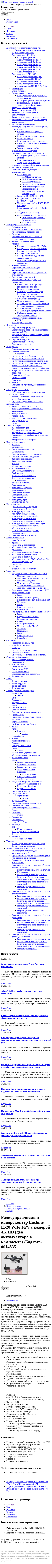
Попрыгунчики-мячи (26, 776)
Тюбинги (16, 836)
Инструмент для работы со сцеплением (30, 361)
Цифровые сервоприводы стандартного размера (29, 314)
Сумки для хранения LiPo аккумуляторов (30, 165)
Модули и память (19, 265)
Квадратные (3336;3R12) (28, 198)
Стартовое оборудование (17, 657)
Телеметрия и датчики (22, 323)
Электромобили (19, 490)
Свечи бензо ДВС (20, 667)
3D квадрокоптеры (20, 428)
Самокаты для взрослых (23, 471)
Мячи (14, 760)
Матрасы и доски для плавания (26, 755)
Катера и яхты (12, 404)
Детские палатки (19, 710)
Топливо (10, 841)
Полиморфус (17, 564)
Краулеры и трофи (25, 624)
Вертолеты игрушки (21, 339)
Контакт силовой (25, 139)
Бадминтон (17, 693)
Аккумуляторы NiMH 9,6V (29, 84)
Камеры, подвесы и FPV (17, 389)
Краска (15, 542)
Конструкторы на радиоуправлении (28, 521)
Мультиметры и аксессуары (24, 150)
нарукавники (23, 796)
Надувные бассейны (26, 788)
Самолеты (11, 640)
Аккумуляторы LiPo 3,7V (28, 69)
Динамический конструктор (24, 506)
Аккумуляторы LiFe (26, 57)
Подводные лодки (20, 420)
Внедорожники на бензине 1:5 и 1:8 (33, 600)
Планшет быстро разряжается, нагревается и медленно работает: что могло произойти (23, 1090)
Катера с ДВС (18, 416)
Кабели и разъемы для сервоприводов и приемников (30, 295)
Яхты (14, 423)
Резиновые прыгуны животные (26, 808)
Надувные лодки (19, 800)
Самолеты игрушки (21, 652)
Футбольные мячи (25, 779)
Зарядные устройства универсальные (29, 117)
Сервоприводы (18, 282)
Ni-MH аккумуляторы (32, 179)
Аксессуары (17, 88)
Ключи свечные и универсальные (27, 366)
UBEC (20, 320)
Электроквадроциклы (22, 487)
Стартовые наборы (20, 671)
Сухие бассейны (19, 822)
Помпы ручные (19, 377)
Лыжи (14, 748)
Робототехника (18, 533)
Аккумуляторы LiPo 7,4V (28, 72)
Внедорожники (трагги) (28, 597)
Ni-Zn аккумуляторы (31, 182)
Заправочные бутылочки (23, 659)
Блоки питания (18, 91)
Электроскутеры (19, 499)
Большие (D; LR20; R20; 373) (30, 196)
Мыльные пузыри (20, 757)
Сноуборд (21, 750)
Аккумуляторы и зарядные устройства (23, 48)
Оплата (9, 33)
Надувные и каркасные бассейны (27, 781)
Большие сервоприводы (28, 289)
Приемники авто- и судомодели (26, 279)
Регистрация (12, 22)
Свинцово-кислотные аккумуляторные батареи (28, 161)
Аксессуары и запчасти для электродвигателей (24, 852)
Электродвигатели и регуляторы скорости (25, 848)
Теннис (20, 695)
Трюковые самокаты (21, 483)
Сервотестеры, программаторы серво (34, 311)
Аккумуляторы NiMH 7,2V (29, 79)
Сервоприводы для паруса (29, 308)
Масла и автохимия (15, 538)
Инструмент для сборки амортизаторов (29, 363)
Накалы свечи (18, 662)
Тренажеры (17, 834)
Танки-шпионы (19, 686)
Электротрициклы (20, 502)
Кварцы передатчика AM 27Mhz (32, 246)
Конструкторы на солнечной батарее (28, 523)
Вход (8, 19)
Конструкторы (13, 504)
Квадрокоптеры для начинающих (27, 432)
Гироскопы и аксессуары (23, 239)
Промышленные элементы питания (28, 153)
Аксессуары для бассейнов (29, 784)
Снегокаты (17, 817)
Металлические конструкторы (25, 526)
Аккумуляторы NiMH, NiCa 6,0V (32, 86)
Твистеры (16, 824)
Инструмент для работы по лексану (28, 358)
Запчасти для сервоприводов (30, 291)
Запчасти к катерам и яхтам (24, 406)
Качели (15, 726)
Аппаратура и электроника (18, 225)
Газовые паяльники (20, 351)
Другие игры (18, 714)
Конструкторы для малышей (25, 516)
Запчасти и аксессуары (22, 459)
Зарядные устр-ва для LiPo (24, 107)
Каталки (15, 463)
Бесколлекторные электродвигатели (33, 870)
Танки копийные (19, 681)
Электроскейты (19, 497)
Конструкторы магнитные (24, 518)
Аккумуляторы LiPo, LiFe (23, 55)
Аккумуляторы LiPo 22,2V (29, 67)
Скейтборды (17, 473)
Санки (15, 810)
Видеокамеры (18, 394)
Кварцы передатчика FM (28, 251)
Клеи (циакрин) (19, 540)
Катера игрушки (19, 413)
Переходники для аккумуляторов (32, 141)
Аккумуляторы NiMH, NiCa (24, 74)
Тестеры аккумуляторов (22, 167)
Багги (19, 595)
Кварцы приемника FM (28, 253)
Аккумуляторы (24, 174)
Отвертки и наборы (21, 375)
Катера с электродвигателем (24, 418)
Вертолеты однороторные (23, 342)
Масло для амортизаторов (23, 545)
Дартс (14, 705)
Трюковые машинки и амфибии (31, 588)
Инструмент (12, 346)
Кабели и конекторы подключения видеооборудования (27, 398)
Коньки (15, 738)
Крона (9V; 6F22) (25, 201)
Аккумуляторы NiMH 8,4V (29, 81)
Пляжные (21, 772)
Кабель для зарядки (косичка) (30, 136)
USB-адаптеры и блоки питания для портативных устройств (28, 51)
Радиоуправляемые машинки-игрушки (29, 573)
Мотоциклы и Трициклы (28, 583)
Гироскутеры (18, 452)
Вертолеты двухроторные (23, 327)
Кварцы (15, 244)
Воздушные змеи (19, 702)
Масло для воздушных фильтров (26, 552)
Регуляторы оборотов (27, 949)
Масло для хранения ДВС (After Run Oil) (30, 559)
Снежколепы (17, 820)
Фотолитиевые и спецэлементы (31, 215)
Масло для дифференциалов (24, 554)
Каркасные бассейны (26, 786)
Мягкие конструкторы (22, 528)
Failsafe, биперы (19, 227)
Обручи (20, 815)
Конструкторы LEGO (21, 511)
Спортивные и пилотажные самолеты (29, 655)
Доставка (10, 31)
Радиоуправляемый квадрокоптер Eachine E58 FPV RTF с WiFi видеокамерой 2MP (27, 1483)
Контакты (10, 36)
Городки (21, 731)
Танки (9, 679)
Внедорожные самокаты (23, 449)
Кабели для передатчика (23, 241)
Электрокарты (18, 485)
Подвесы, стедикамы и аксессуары (27, 401)
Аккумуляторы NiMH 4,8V (29, 76)
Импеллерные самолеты (23, 643)
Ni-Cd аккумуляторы (31, 177)
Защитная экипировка (22, 461)
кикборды (21, 480)
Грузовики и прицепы (27, 619)
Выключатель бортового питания (27, 236)
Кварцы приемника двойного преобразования (30, 257)
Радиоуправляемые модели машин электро (31, 612)
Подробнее (6, 983)
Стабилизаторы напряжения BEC (27, 318)
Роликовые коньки (20, 468)
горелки (20, 354)
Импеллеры (22, 872)
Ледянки (16, 743)
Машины (10, 571)
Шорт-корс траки (25, 607)
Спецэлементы (29, 220)
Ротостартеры (18, 664)
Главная (10, 26)
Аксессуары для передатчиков (25, 232)
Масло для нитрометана (22, 557)
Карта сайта (11, 38)
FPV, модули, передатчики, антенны (28, 392)
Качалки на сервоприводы (29, 299)
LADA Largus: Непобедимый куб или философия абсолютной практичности (24, 1016)
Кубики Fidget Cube (21, 741)
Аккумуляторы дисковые (33, 184)
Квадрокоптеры (13, 425)
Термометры (17, 676)
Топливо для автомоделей (23, 846)
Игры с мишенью (25, 829)
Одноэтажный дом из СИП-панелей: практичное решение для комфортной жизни (24, 1134)
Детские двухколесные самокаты (27, 454)
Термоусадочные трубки (28, 148)
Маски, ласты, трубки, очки (24, 753)
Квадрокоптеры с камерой (24, 440)
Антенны (16, 234)
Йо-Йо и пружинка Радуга (24, 724)
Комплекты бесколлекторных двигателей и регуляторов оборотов (33, 878)
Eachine (9, 1211)
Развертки (16, 380)
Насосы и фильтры (20, 805)
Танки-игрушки (19, 683)
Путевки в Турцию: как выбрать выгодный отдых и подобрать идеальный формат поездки (25, 1065)
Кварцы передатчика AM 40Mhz (32, 248)
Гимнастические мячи (27, 767)
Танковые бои (18, 688)
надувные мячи (29, 774)
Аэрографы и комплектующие (25, 349)
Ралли (20, 604)
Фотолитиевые (29, 222)
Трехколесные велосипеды (24, 475)
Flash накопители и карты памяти (27, 229)
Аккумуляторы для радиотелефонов (33, 100)
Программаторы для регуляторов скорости (31, 855)
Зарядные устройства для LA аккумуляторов (25, 113)
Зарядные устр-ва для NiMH (24, 110)
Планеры (16, 647)
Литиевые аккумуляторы (33, 186)
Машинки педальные (21, 466)
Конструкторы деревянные (24, 514)
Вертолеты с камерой (21, 344)
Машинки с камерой (26, 576)
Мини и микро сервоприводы (30, 301)
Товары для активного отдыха (20, 690)
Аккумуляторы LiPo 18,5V (29, 64)
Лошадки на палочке (21, 745)
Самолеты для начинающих (24, 650)
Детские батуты (19, 707)
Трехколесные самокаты (23, 478)
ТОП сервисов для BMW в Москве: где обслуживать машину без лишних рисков (21, 1181)
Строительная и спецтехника (30, 585)
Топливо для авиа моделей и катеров (28, 843)
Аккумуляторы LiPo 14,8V (29, 62)
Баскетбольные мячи (26, 762)
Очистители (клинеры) (22, 561)
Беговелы (16, 444)
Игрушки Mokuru (20, 722)
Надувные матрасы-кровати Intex (27, 803)
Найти (4, 15)
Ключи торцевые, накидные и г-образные (31, 368)
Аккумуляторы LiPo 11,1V (29, 60)
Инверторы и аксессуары (23, 124)
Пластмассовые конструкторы (25, 530)
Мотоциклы (22, 631)
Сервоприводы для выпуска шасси (33, 303)
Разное (15, 382)
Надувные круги (19, 793)
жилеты (25, 798)
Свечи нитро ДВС (20, 669)
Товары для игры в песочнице (25, 831)
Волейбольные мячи (26, 765)
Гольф (25, 733)
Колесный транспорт (15, 442)
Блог (8, 29)
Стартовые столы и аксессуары (26, 674)
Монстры (21, 602)
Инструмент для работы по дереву (27, 356)
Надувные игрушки (21, 791)
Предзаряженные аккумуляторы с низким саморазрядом (33, 191)
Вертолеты (11, 325)
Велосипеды (17, 447)
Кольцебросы (18, 736)
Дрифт (20, 621)
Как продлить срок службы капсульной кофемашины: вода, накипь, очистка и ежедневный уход (26, 1040)
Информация (12, 1300)
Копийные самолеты (21, 645)
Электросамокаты (20, 495)
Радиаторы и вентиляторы (24, 858)
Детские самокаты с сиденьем (25, 456)
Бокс (14, 698)
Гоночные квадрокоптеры (23, 430)
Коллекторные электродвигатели (32, 874)
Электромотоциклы (21, 492)
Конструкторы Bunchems (23, 509)
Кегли (14, 729)
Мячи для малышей (26, 769)
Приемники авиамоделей (23, 277)
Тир (13, 827)
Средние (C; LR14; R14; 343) (30, 213)
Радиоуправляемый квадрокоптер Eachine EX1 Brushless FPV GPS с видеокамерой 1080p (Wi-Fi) (27, 1488)
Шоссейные (22, 609)
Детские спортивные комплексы (26, 712)
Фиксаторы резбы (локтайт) (24, 569)
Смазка (15, 566)
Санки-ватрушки (25, 839)
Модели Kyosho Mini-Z (27, 626)
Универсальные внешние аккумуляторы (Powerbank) (29, 104)
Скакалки (16, 812)
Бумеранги (17, 700)
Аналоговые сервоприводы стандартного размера (29, 285)
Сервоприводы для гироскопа (30, 306)
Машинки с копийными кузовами (32, 578)
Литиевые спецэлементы (33, 217)
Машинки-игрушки (26, 581)
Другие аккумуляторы (22, 93)
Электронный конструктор (24, 535)
